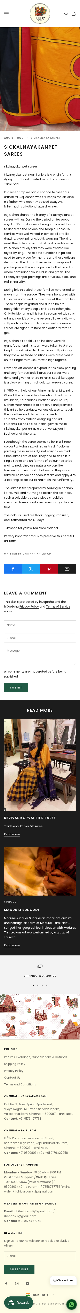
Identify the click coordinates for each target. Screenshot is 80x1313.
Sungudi (11, 901)
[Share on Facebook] (13, 568)
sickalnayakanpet (46, 138)
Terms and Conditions (20, 1084)
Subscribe (19, 1269)
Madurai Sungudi (21, 909)
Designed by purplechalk (58, 1304)
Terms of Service (58, 606)
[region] (40, 971)
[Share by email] (67, 568)
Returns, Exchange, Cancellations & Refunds (35, 1057)
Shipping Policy (14, 1064)
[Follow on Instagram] (17, 1284)
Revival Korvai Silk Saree (30, 817)
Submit (16, 688)
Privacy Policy (29, 606)
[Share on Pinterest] (49, 568)
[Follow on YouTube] (27, 1284)
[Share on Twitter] (31, 568)
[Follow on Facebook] (6, 1284)
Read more (12, 834)
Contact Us (12, 1077)
